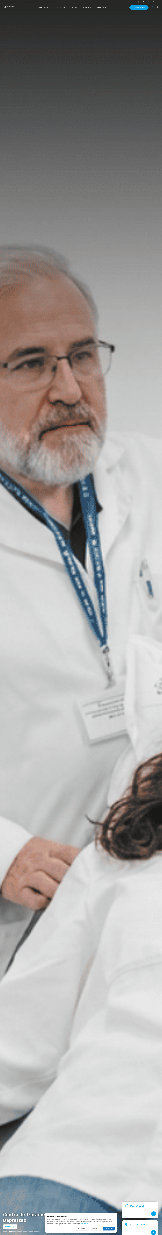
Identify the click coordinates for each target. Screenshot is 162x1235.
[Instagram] (143, 2)
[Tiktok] (148, 2)
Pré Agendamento (139, 7)
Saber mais (84, 1224)
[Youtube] (158, 2)
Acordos (74, 7)
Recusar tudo (82, 1228)
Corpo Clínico (59, 7)
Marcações (42, 7)
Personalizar (95, 1228)
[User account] (158, 7)
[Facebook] (139, 2)
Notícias (86, 7)
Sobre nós (100, 7)
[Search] (153, 7)
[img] (9, 7)
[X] (153, 2)
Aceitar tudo (108, 1228)
